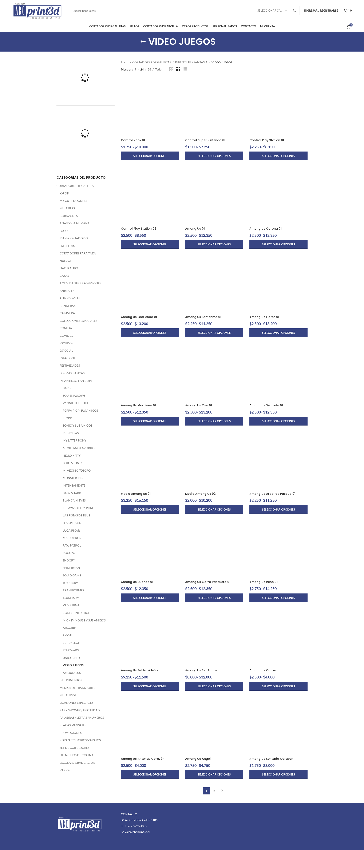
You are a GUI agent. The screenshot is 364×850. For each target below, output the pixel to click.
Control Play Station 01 (266, 140)
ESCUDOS (66, 343)
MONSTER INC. (73, 478)
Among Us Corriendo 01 (139, 317)
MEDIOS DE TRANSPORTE (77, 687)
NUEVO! (65, 260)
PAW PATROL (72, 545)
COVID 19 (66, 335)
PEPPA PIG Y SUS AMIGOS (80, 410)
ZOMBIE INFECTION (77, 613)
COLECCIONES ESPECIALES (78, 320)
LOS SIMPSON (72, 523)
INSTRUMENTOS (71, 680)
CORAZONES (69, 216)
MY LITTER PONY (74, 440)
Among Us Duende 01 (137, 582)
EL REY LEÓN (71, 642)
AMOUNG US (72, 672)
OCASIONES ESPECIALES (76, 702)
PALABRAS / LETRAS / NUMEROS (82, 717)
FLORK (67, 418)
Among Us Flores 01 (264, 317)
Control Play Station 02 (138, 228)
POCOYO (69, 553)
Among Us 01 (195, 228)
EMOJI (67, 635)
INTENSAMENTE (74, 485)
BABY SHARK (72, 493)
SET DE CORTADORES (74, 747)
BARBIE (68, 388)
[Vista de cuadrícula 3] (178, 69)
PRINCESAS (71, 433)
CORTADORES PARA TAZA (78, 253)
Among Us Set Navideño (139, 670)
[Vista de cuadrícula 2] (171, 69)
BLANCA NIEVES (74, 500)
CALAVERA (67, 313)
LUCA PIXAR (71, 530)
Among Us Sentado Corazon (271, 759)
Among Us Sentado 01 (266, 405)
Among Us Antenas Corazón (143, 759)
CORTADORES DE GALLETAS (75, 186)
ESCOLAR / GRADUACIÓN (77, 762)
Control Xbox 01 (133, 140)
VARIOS (65, 770)
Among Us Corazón (264, 670)
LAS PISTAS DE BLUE (76, 515)
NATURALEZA (69, 268)
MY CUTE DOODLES (73, 200)
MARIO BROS (72, 538)
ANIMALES (67, 291)
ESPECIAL (66, 350)
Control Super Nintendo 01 (205, 140)
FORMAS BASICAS (72, 373)
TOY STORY (70, 583)
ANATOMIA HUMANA (75, 223)
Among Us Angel (198, 759)
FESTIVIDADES (70, 365)
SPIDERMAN (71, 567)
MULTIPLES (67, 208)
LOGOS (64, 231)
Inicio (125, 62)
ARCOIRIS (69, 627)
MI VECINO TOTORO (77, 470)
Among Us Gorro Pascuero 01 (207, 582)
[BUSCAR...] (295, 10)
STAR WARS (71, 650)
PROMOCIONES (71, 732)
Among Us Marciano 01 (138, 405)
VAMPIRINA (71, 605)
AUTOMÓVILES (70, 298)
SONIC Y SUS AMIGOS (77, 425)
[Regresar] (143, 41)
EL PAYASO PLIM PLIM (78, 508)
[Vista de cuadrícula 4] (185, 69)
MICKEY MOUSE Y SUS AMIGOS (84, 620)
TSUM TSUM (71, 598)
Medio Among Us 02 (200, 494)
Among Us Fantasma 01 (203, 317)
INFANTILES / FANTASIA (76, 380)
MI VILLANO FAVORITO (79, 448)
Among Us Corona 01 (265, 228)
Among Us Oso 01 (198, 405)
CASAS (64, 275)
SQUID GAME (72, 575)
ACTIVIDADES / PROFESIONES (80, 283)
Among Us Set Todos (201, 670)
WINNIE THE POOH (76, 403)
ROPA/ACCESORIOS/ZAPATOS (80, 740)
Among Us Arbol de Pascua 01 (272, 494)
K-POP (64, 193)
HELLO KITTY (72, 455)
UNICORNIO (71, 658)
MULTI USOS (68, 695)
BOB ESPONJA (73, 463)
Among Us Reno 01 (263, 582)
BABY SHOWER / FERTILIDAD (80, 710)
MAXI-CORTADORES (74, 238)
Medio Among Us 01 (136, 494)
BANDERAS (67, 305)
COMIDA (66, 328)
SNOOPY (69, 560)
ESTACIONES (68, 358)
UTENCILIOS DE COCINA (77, 755)
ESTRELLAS (67, 245)
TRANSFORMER (73, 590)
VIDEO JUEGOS (73, 665)
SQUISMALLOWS (74, 395)
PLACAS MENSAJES (73, 725)
